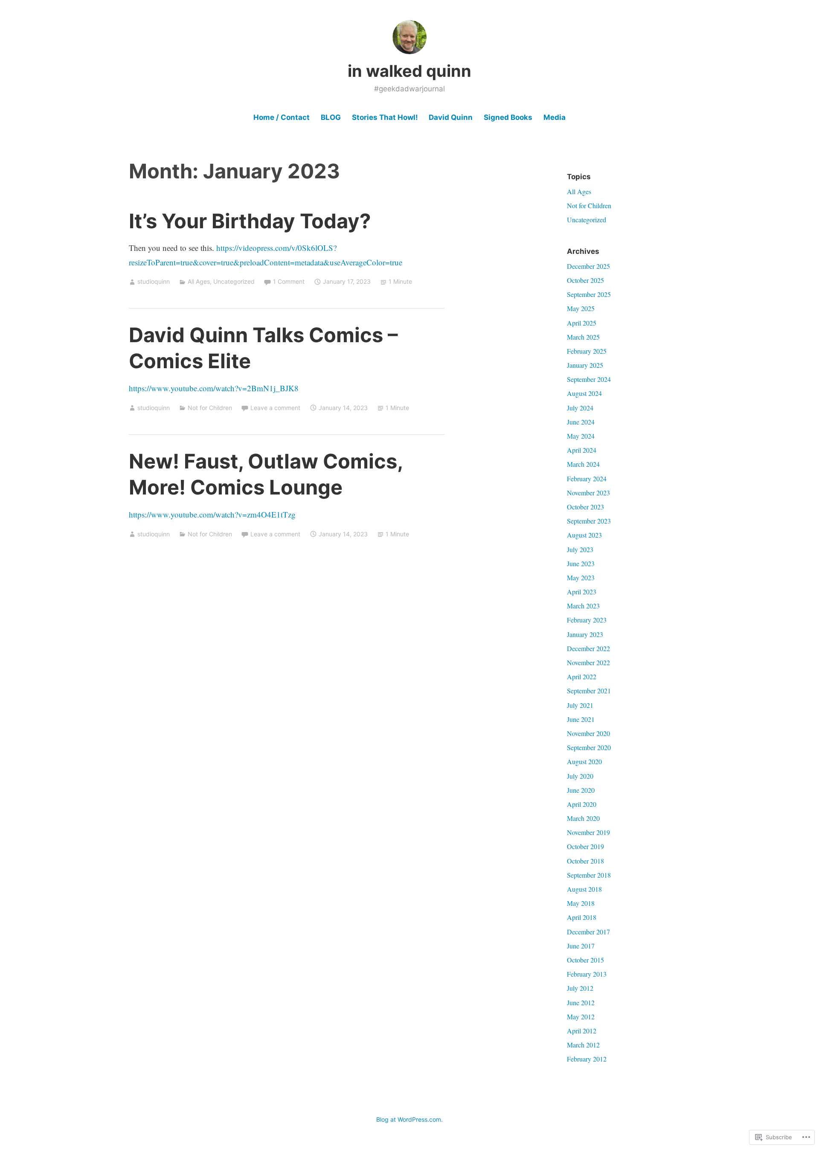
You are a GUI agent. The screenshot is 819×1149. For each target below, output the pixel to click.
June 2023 (581, 563)
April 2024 (581, 449)
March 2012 (583, 1044)
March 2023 (583, 605)
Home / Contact (281, 117)
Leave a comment (275, 407)
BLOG (331, 117)
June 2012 (581, 1002)
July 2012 (580, 987)
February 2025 (587, 350)
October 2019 (585, 846)
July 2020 (580, 775)
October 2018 (585, 860)
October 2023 (585, 506)
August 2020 (584, 761)
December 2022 (588, 648)
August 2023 (584, 534)
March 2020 (583, 818)
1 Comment (289, 281)
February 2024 (587, 478)
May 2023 (581, 577)
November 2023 (588, 492)
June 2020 (581, 789)
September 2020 (589, 747)
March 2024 (583, 464)
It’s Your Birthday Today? (250, 221)
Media (554, 117)
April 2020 (581, 804)
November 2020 (588, 733)
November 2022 (588, 662)
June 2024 (581, 421)
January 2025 (585, 365)
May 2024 (581, 435)
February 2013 (587, 973)
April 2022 (581, 676)
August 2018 (584, 888)
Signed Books (508, 117)
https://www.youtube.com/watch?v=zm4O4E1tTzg (212, 514)
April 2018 (581, 917)
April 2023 (581, 591)
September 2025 (589, 294)
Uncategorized (234, 281)
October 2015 (585, 959)
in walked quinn (409, 71)
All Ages (199, 281)
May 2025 (581, 308)
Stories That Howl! (385, 117)
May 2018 (581, 903)
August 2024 (584, 393)
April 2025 (581, 322)
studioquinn (153, 281)
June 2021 (581, 719)
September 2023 (589, 520)
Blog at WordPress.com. (409, 1119)
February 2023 (587, 619)
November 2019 (588, 832)
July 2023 (580, 549)
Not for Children (210, 407)
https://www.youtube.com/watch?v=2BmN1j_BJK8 (214, 388)
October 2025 (585, 280)
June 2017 (581, 945)
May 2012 (581, 1016)
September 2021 (589, 690)
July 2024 (580, 407)
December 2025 (588, 266)
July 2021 (580, 705)
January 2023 (585, 634)
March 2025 (583, 336)
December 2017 (588, 931)
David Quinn (451, 117)
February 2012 (587, 1058)
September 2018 (589, 874)
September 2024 (589, 379)
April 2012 (581, 1030)
